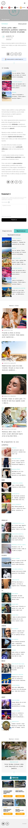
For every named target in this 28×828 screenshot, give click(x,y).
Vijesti (12, 7)
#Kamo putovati (22, 24)
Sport (17, 7)
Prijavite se (14, 219)
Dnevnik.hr (5, 7)
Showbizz (23, 7)
